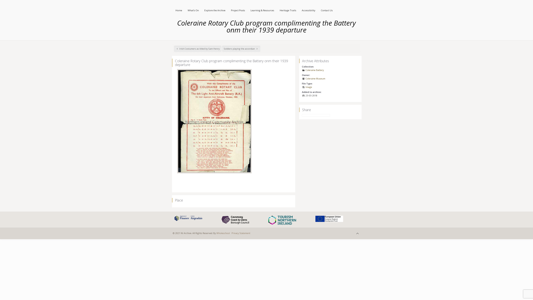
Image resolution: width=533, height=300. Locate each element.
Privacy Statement (241, 233)
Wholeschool (223, 233)
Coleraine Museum (315, 78)
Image (309, 87)
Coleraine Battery (315, 70)
